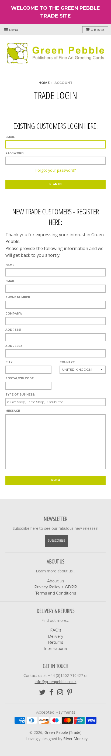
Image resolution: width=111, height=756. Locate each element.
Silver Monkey (75, 738)
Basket (98, 30)
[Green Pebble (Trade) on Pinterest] (69, 692)
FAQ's (55, 630)
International (56, 648)
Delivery (55, 636)
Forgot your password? (55, 170)
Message (12, 411)
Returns (55, 642)
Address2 (13, 346)
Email (10, 137)
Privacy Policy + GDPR (55, 587)
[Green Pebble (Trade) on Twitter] (42, 692)
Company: (13, 313)
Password (14, 153)
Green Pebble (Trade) (63, 732)
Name (9, 265)
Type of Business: (20, 394)
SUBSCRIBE (56, 540)
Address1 (13, 330)
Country (67, 362)
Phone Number (17, 297)
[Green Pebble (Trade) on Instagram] (60, 692)
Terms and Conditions (55, 593)
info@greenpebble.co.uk (56, 681)
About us (55, 581)
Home (44, 83)
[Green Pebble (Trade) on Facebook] (51, 692)
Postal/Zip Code (19, 378)
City (8, 362)
